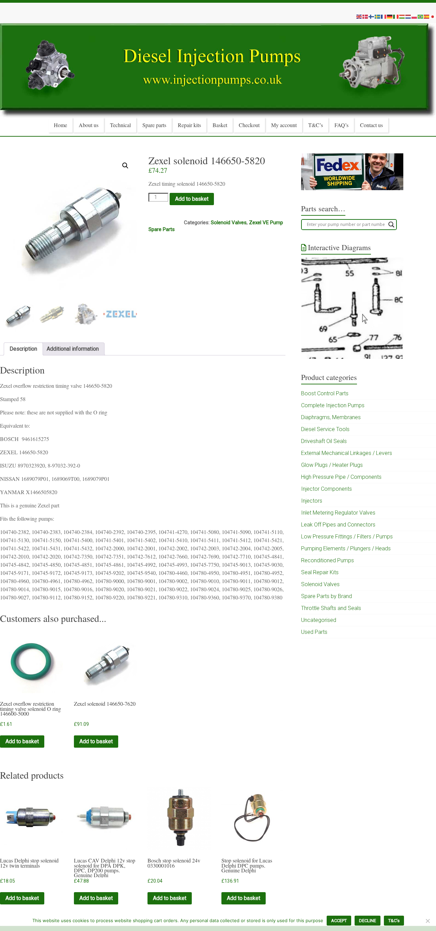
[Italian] (396, 16)
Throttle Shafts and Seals (331, 608)
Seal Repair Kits (320, 572)
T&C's (394, 920)
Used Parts (314, 632)
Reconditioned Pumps (327, 560)
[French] (384, 16)
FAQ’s (341, 124)
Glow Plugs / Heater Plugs (332, 465)
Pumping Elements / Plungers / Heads (346, 548)
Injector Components (326, 489)
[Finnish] (372, 16)
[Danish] (365, 16)
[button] (125, 165)
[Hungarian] (402, 16)
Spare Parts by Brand (326, 596)
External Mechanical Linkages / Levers (346, 453)
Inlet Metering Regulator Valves (338, 512)
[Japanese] (433, 16)
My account (284, 124)
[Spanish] (427, 16)
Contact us (371, 124)
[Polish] (414, 16)
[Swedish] (378, 16)
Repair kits (189, 124)
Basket (220, 124)
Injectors (311, 501)
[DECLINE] (427, 920)
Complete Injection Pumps (332, 405)
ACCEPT (339, 920)
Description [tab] (23, 349)
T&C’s (315, 124)
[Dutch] (408, 16)
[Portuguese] (421, 16)
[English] (359, 16)
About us (88, 124)
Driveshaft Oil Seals (324, 441)
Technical (120, 124)
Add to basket (191, 199)
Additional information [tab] (73, 349)
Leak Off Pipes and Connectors (338, 524)
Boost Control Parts (324, 393)
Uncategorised (318, 620)
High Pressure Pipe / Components (341, 477)
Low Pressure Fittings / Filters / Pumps (347, 536)
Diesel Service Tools (325, 429)
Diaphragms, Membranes (331, 417)
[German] (390, 16)
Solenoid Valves (229, 222)
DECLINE (367, 920)
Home (60, 124)
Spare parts (154, 124)
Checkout (249, 124)
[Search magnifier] (391, 224)
